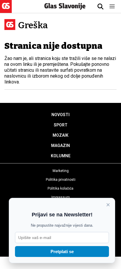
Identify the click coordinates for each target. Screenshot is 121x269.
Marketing (61, 171)
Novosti (60, 114)
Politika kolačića (60, 188)
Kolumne (60, 155)
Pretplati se (62, 251)
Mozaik (60, 135)
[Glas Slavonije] (6, 10)
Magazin (60, 145)
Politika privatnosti (60, 180)
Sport (61, 125)
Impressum (60, 197)
